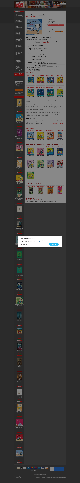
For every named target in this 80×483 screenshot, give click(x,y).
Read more (40, 241)
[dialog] (40, 241)
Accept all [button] (54, 244)
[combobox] (59, 237)
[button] (24, 244)
